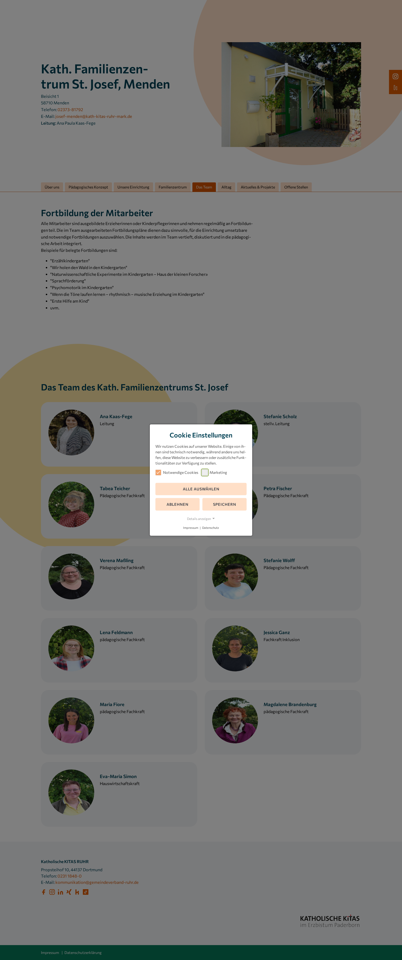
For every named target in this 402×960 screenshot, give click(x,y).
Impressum (190, 528)
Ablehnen (177, 504)
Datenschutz (210, 528)
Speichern (224, 504)
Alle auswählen (201, 489)
